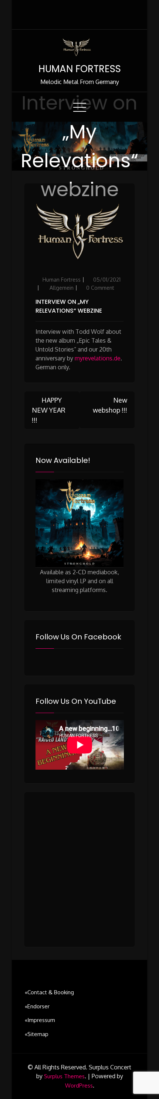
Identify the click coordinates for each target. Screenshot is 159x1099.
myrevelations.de (98, 358)
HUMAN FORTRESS (79, 68)
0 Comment (100, 288)
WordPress (79, 1085)
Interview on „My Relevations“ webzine (68, 306)
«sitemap (36, 1034)
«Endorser (37, 1006)
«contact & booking (49, 992)
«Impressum (40, 1020)
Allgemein (62, 288)
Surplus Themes (64, 1076)
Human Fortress (62, 279)
